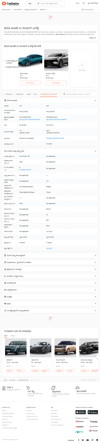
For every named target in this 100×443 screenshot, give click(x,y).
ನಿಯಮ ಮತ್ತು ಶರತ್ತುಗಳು (7, 416)
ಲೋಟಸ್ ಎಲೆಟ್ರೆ (50, 73)
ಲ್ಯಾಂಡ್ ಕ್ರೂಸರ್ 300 (45, 371)
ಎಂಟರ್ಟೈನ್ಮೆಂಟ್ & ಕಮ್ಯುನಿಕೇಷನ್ (48, 94)
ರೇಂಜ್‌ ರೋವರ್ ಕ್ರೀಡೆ (21, 371)
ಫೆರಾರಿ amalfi (24, 73)
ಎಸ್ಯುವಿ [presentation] (12, 335)
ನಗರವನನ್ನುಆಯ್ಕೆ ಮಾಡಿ (90, 9)
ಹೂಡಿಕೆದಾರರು (5, 425)
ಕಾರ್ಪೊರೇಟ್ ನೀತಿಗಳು (7, 422)
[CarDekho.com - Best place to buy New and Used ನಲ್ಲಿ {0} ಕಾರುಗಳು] (10, 3)
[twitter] (83, 440)
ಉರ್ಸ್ (70, 371)
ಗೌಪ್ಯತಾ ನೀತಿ (5, 419)
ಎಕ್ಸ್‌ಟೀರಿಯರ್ (19, 94)
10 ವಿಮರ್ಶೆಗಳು (55, 133)
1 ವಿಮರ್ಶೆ (27, 133)
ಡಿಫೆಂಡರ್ (9, 360)
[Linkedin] (97, 440)
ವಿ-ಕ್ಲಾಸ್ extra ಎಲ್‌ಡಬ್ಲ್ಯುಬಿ (85, 371)
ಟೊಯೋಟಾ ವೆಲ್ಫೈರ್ (86, 360)
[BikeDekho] (79, 421)
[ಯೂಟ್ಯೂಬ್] (88, 440)
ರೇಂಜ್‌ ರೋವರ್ (10, 371)
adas (35, 94)
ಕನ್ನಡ (77, 3)
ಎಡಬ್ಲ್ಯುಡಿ (49, 248)
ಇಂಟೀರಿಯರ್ (9, 94)
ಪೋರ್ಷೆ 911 (34, 360)
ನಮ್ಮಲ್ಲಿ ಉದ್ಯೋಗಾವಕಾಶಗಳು (8, 413)
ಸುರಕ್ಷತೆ (28, 94)
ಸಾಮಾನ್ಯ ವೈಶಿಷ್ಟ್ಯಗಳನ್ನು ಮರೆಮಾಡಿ (12, 62)
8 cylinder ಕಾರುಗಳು (25, 169)
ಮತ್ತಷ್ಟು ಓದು (92, 38)
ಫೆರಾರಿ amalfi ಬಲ (61, 34)
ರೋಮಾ (35, 371)
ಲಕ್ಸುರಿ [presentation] (5, 335)
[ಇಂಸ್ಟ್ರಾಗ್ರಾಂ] (92, 440)
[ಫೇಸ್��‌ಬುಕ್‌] (78, 440)
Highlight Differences (12, 67)
